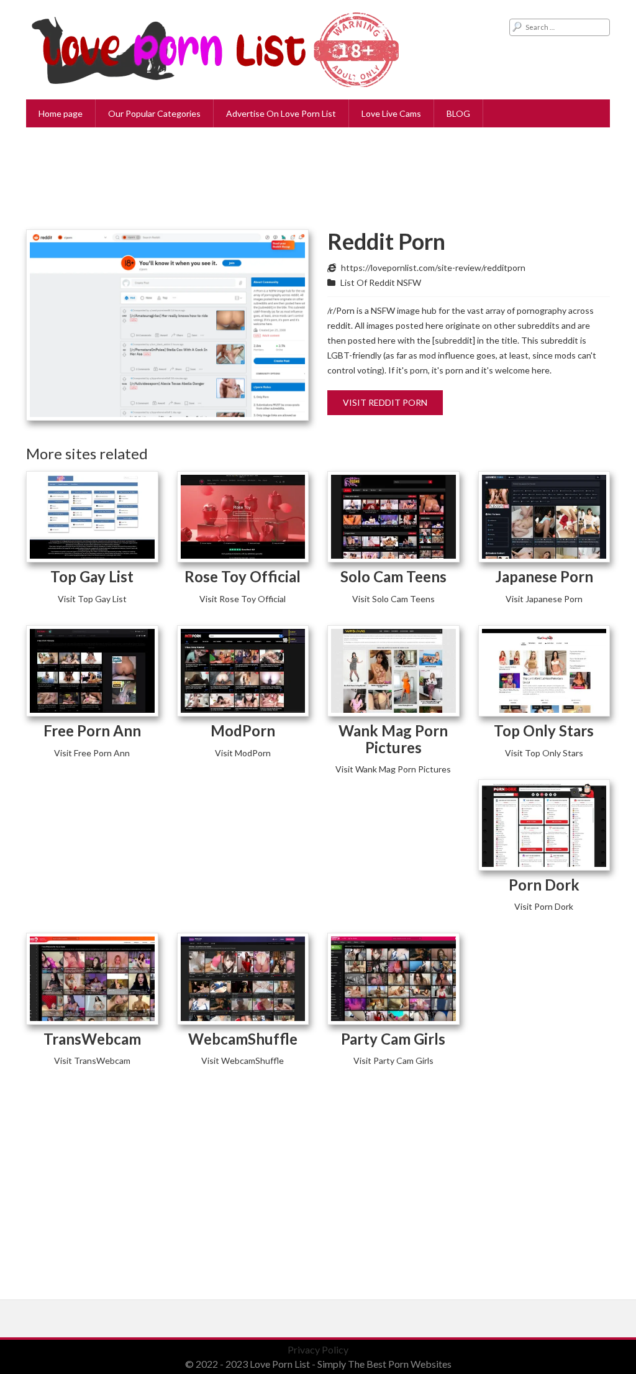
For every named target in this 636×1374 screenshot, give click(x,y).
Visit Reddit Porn (385, 402)
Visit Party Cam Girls (393, 1060)
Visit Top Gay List (92, 598)
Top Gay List (92, 576)
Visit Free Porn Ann (92, 753)
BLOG (458, 113)
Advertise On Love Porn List (281, 113)
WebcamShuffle (243, 1039)
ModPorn (243, 730)
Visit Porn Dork (543, 906)
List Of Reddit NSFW (380, 282)
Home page (61, 113)
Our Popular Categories (154, 113)
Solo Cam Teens (393, 576)
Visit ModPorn (243, 753)
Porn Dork (544, 885)
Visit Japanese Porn (544, 598)
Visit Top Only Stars (544, 753)
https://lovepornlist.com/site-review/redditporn (433, 267)
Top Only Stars (544, 730)
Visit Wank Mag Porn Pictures (393, 769)
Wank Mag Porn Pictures (393, 738)
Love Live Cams (391, 113)
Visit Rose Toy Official (242, 598)
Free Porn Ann (92, 730)
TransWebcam (92, 1039)
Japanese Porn (544, 576)
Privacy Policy (318, 1349)
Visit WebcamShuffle (242, 1060)
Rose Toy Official (242, 576)
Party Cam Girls (393, 1039)
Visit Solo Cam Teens (393, 598)
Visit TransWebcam (92, 1060)
